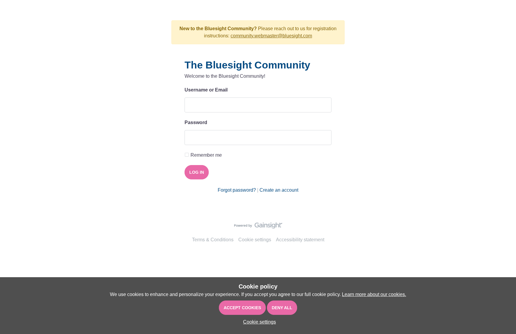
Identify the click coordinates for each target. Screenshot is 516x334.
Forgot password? (237, 190)
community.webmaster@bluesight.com (271, 35)
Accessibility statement (300, 239)
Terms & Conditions (213, 239)
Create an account (278, 190)
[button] (258, 321)
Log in (196, 172)
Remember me (206, 155)
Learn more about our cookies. (374, 294)
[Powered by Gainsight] (258, 226)
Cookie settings (254, 239)
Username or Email (206, 89)
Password (196, 122)
